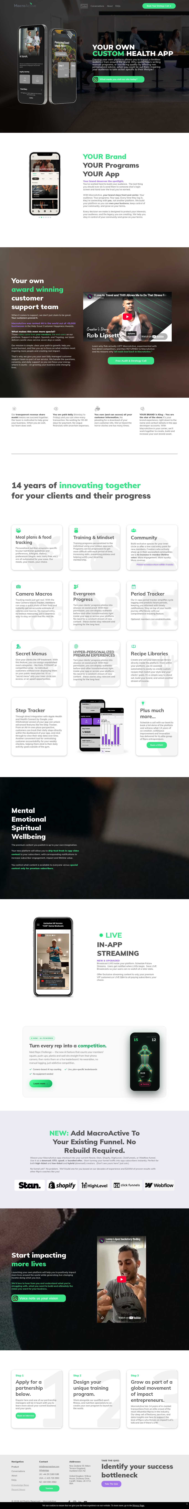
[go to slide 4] (45, 217)
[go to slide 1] (39, 217)
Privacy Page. (139, 1505)
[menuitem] (84, 6)
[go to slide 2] (41, 217)
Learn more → (40, 1083)
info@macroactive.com (49, 1466)
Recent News (18, 1489)
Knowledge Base (20, 1485)
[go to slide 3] (43, 217)
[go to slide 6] (50, 217)
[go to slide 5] (48, 217)
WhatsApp (44, 1470)
